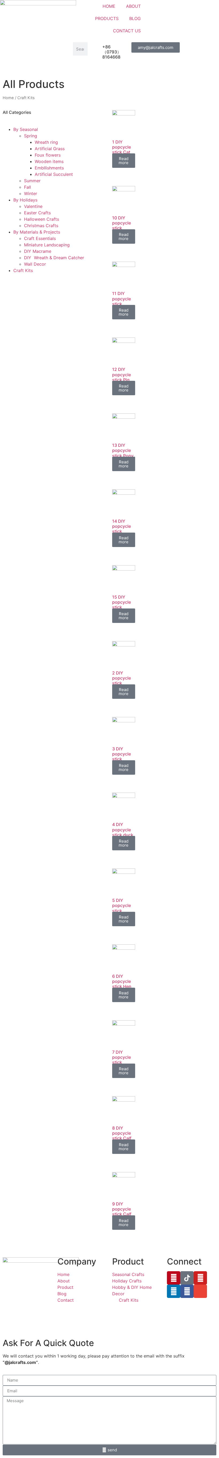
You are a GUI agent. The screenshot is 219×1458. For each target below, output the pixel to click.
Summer (32, 180)
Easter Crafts (37, 212)
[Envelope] (200, 1291)
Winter (30, 193)
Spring (30, 135)
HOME (109, 6)
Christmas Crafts (41, 225)
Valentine (33, 206)
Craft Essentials (40, 238)
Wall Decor (35, 264)
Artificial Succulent (54, 174)
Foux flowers (48, 155)
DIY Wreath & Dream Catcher (54, 257)
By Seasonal (25, 129)
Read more (123, 160)
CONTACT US (127, 30)
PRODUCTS (107, 18)
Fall (27, 187)
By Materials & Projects (36, 232)
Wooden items (49, 161)
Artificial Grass (50, 148)
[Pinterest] (173, 1278)
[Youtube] (200, 1278)
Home (8, 97)
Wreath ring (46, 142)
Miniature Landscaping (47, 244)
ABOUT (133, 6)
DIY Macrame (37, 251)
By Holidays (25, 200)
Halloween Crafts (41, 219)
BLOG (135, 18)
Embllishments (49, 167)
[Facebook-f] (187, 1291)
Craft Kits (23, 270)
